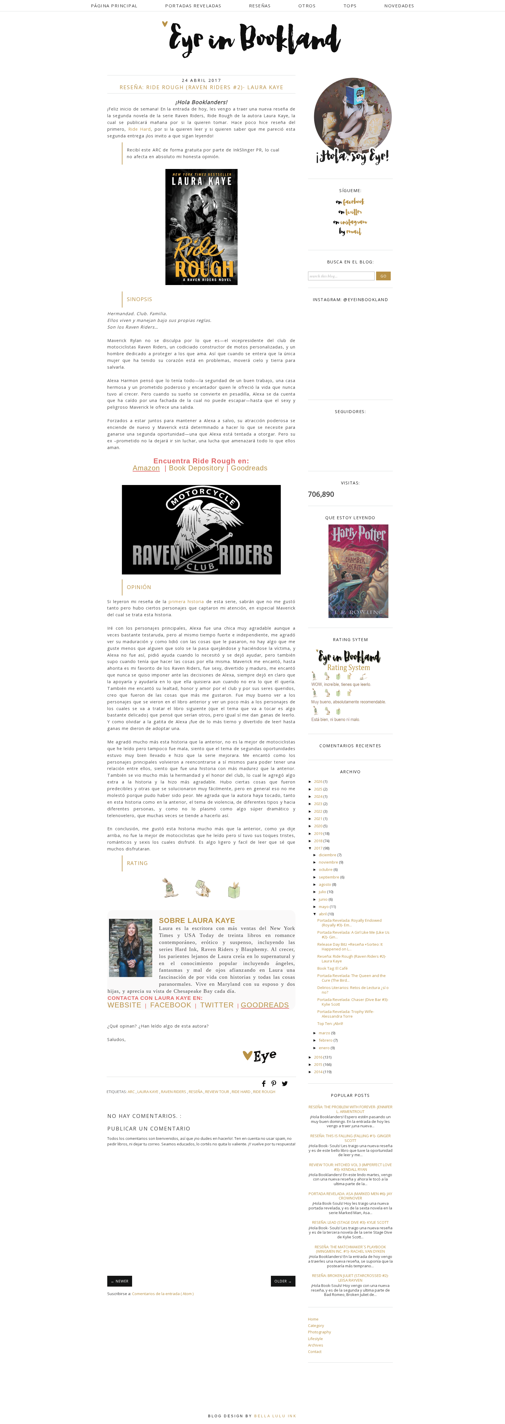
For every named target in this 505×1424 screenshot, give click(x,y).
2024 (318, 796)
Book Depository (196, 468)
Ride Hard (139, 129)
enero (325, 1047)
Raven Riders (174, 1091)
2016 (318, 1057)
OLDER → (283, 1281)
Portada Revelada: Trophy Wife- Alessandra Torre (345, 1014)
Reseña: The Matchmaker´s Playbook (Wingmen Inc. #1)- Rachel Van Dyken (350, 1249)
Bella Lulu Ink (275, 1416)
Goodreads (249, 468)
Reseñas (260, 5)
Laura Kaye (148, 1091)
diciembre (328, 854)
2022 (318, 811)
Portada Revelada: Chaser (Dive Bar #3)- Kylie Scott (352, 1002)
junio (323, 899)
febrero (326, 1040)
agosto (325, 884)
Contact (314, 1351)
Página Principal (114, 5)
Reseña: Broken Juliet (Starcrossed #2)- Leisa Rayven (350, 1278)
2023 (318, 803)
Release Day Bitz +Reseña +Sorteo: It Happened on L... (350, 947)
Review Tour (217, 1091)
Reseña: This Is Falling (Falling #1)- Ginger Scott (350, 1138)
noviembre (329, 862)
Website (124, 1005)
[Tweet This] (284, 1086)
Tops (350, 5)
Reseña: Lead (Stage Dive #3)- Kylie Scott (350, 1222)
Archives (315, 1345)
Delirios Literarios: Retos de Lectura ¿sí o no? (353, 990)
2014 (318, 1071)
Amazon (146, 468)
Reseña (196, 1091)
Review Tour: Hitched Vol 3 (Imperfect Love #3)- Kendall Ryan (350, 1167)
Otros (307, 5)
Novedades (399, 5)
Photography (319, 1332)
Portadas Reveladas (193, 5)
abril (323, 913)
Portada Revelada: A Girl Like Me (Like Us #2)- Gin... (353, 935)
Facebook (170, 1005)
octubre (326, 869)
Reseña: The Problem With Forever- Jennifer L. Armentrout (350, 1109)
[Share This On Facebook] (264, 1086)
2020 (318, 825)
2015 (318, 1064)
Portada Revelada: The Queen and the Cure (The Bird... (351, 978)
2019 (318, 833)
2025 (318, 789)
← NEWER (120, 1281)
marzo (325, 1032)
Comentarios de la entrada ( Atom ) (162, 1293)
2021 (318, 818)
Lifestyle (315, 1338)
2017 (318, 848)
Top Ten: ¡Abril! (330, 1023)
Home (313, 1319)
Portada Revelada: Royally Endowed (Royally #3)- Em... (349, 923)
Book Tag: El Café (332, 968)
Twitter (217, 1005)
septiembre (329, 877)
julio (323, 891)
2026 (318, 781)
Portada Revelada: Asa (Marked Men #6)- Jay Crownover (350, 1196)
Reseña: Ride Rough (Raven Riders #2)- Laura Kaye (351, 959)
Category (316, 1325)
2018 (318, 840)
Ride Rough (264, 1091)
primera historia (186, 601)
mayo (324, 906)
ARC (132, 1091)
